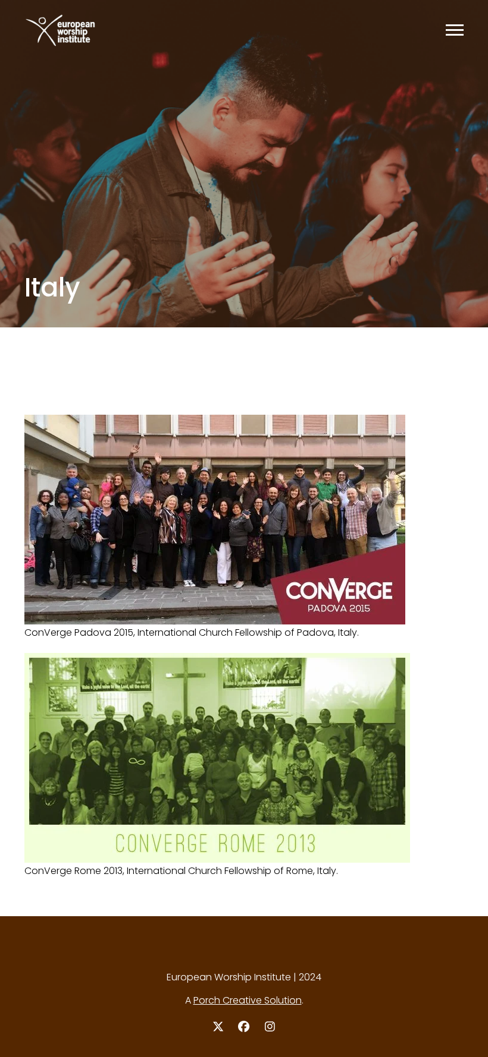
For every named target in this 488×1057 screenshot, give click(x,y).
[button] (455, 30)
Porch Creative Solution (247, 1000)
